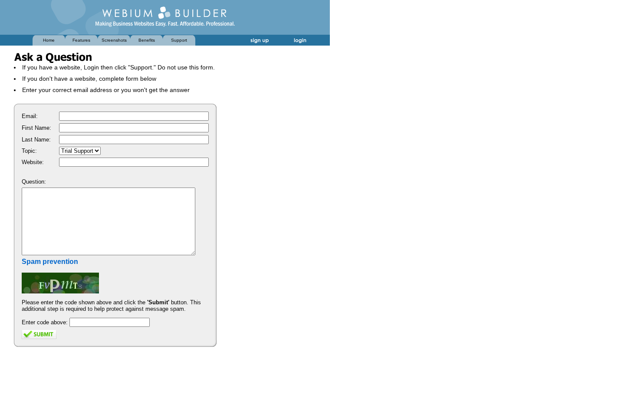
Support (179, 40)
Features (81, 40)
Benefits (146, 40)
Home (49, 40)
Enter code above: (45, 322)
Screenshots (114, 40)
